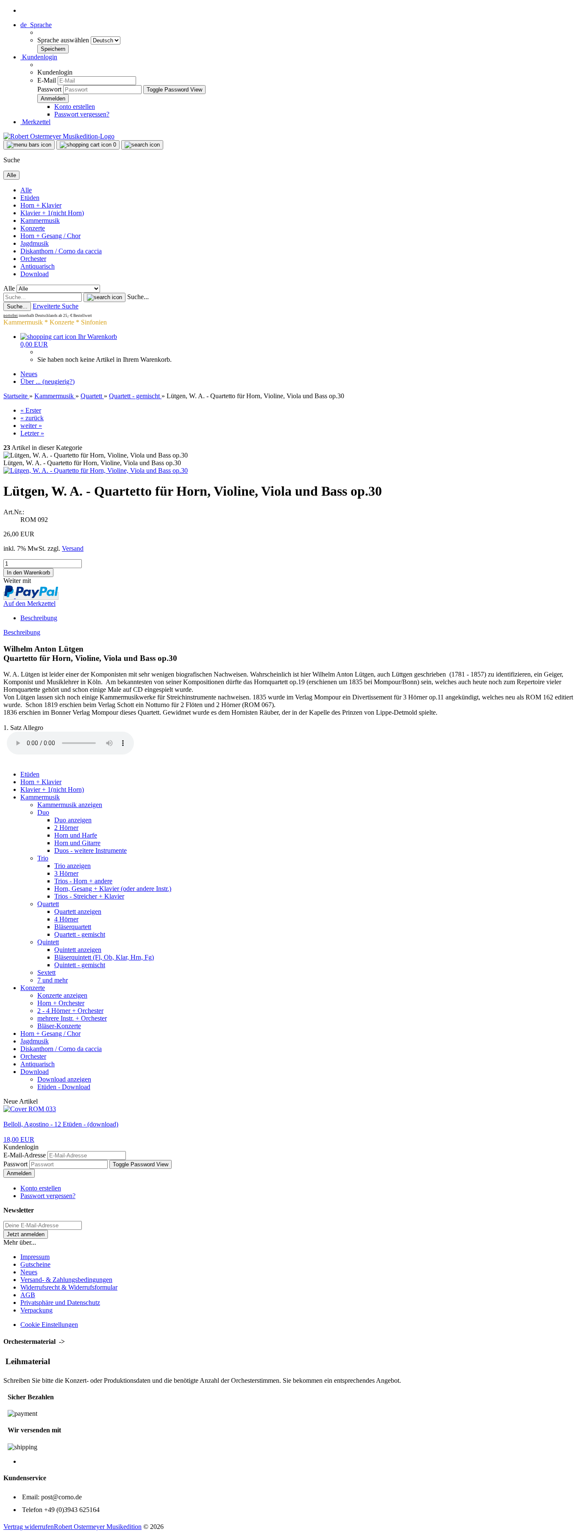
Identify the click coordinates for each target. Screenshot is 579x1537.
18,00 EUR (18, 1139)
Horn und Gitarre (77, 842)
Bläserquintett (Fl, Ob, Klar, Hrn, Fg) (104, 957)
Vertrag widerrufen (28, 1526)
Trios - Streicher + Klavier (89, 896)
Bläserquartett (72, 926)
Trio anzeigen (72, 865)
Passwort (49, 89)
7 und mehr (52, 980)
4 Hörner (66, 919)
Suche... (138, 296)
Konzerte (32, 228)
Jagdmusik (34, 243)
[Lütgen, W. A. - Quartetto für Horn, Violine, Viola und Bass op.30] (95, 470)
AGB (27, 1294)
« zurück (32, 418)
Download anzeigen (64, 1079)
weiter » (31, 425)
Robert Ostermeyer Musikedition (98, 1526)
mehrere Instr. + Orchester (72, 1018)
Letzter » (32, 433)
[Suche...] (104, 297)
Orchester (33, 258)
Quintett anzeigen (77, 949)
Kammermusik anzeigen (69, 804)
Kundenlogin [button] (38, 57)
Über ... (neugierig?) (47, 381)
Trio (42, 858)
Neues (28, 373)
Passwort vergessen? (81, 114)
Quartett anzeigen (77, 911)
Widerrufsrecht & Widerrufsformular (68, 1287)
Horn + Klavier (40, 205)
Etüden (29, 197)
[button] (36, 24)
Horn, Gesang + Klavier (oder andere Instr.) (112, 888)
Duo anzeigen (73, 820)
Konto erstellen (74, 106)
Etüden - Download (63, 1086)
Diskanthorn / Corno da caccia (61, 251)
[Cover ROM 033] (29, 1109)
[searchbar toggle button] (142, 145)
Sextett (46, 972)
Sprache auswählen (64, 40)
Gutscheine (35, 1264)
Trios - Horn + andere (83, 881)
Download (34, 273)
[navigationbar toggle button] (29, 145)
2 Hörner (66, 827)
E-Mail (46, 80)
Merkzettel (35, 121)
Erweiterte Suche (55, 306)
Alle (26, 190)
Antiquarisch (37, 266)
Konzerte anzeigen (62, 995)
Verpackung (36, 1310)
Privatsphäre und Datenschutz (60, 1302)
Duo (43, 812)
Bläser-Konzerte (59, 1025)
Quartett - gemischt (79, 934)
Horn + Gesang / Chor (50, 235)
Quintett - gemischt (79, 964)
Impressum (35, 1256)
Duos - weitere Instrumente (90, 850)
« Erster (30, 410)
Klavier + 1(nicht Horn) (52, 212)
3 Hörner (66, 873)
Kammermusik (40, 220)
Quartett (48, 903)
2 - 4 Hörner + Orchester (70, 1010)
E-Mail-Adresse (24, 1155)
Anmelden (19, 1173)
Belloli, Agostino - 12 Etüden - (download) (60, 1124)
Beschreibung (38, 617)
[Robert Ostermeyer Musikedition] (58, 136)
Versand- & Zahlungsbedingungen (66, 1279)
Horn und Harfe (75, 835)
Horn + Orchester (60, 1003)
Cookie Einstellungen (49, 1324)
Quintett (48, 942)
